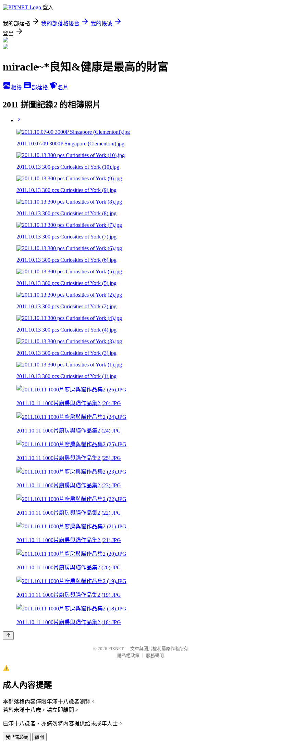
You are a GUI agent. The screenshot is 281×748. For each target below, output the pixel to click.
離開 (39, 737)
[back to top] (8, 635)
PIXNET (116, 648)
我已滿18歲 (16, 737)
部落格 (40, 87)
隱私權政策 (128, 655)
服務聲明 (155, 655)
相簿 (17, 87)
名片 (63, 87)
